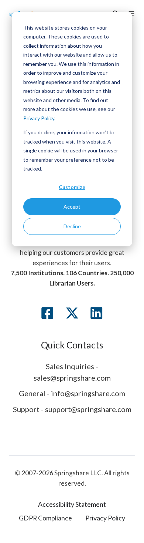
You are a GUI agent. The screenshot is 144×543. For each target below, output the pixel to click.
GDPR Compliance (45, 518)
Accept (72, 206)
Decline (72, 226)
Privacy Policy (38, 118)
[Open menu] (131, 13)
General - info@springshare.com (72, 393)
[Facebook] (47, 313)
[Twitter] (72, 313)
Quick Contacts (72, 345)
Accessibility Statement (72, 504)
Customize (72, 187)
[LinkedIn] (96, 313)
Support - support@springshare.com (72, 409)
